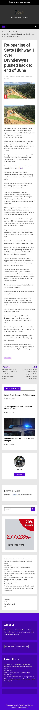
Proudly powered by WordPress (16, 705)
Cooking (7, 599)
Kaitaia (6, 602)
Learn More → (19, 474)
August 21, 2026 (10, 412)
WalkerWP (24, 707)
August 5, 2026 (9, 444)
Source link (7, 358)
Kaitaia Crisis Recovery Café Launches (19, 395)
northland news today (22, 646)
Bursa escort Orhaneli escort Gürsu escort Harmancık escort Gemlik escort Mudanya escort (18, 561)
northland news (9, 646)
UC (5, 606)
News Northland (25, 76)
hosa (7, 76)
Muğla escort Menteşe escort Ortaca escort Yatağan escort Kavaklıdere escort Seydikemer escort (18, 580)
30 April (20, 168)
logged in (16, 494)
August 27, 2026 (10, 399)
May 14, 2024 (15, 76)
